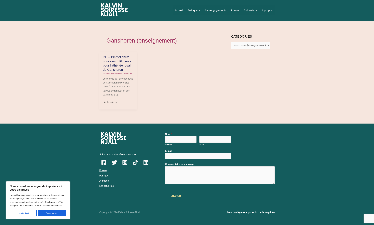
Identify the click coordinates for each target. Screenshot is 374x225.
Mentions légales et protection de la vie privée (251, 212)
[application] (199, 10)
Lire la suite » (110, 101)
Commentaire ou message (179, 164)
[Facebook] (103, 162)
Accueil (179, 10)
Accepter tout (52, 213)
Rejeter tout (23, 213)
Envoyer (176, 196)
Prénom (168, 144)
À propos (267, 10)
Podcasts (249, 10)
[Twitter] (114, 162)
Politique (193, 10)
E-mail (169, 151)
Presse (235, 10)
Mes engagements (215, 10)
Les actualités (106, 186)
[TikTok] (135, 162)
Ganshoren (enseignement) (112, 73)
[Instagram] (124, 162)
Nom (168, 134)
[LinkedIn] (145, 162)
